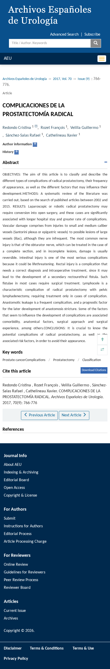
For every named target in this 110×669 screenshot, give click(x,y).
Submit (9, 519)
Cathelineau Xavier (62, 135)
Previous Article (41, 415)
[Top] (102, 340)
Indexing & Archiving (21, 472)
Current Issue (15, 611)
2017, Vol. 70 (62, 79)
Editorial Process (17, 534)
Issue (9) (84, 79)
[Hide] (102, 350)
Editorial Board (16, 480)
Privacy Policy (16, 659)
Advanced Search (64, 35)
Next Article (72, 415)
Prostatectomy (63, 360)
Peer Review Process (21, 580)
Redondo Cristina (17, 128)
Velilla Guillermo (84, 128)
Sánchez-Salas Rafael (23, 135)
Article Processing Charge (25, 542)
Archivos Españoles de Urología (25, 79)
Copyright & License (20, 495)
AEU (8, 58)
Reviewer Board (17, 588)
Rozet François (53, 128)
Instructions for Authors (23, 526)
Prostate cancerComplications (24, 360)
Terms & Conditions (46, 648)
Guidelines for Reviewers (24, 572)
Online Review (16, 565)
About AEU (12, 465)
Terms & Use (85, 648)
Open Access (14, 488)
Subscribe (92, 35)
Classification (91, 360)
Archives (11, 618)
